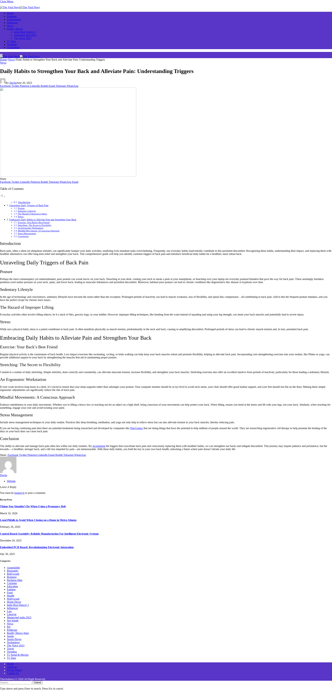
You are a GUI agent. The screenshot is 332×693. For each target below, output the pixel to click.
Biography (13, 570)
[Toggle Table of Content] (2, 196)
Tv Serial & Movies (18, 654)
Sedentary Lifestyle (27, 211)
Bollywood (13, 573)
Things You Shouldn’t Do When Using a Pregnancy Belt (33, 506)
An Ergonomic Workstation (30, 228)
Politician (12, 629)
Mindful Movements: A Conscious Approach (38, 230)
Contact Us (13, 673)
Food (10, 592)
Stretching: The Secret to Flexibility (35, 225)
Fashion (11, 589)
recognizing (99, 446)
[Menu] (1, 54)
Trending (12, 44)
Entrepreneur (14, 19)
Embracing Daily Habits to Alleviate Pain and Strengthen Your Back (42, 219)
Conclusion (23, 236)
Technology (13, 47)
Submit (37, 682)
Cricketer (12, 583)
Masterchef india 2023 (19, 617)
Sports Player (14, 639)
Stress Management (27, 233)
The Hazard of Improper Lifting (32, 213)
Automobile (13, 567)
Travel (10, 648)
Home (10, 13)
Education (12, 586)
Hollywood (13, 598)
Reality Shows (15, 28)
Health (10, 595)
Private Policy (14, 670)
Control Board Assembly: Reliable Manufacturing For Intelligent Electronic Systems (49, 533)
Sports (10, 636)
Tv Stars (11, 41)
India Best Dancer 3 (25, 31)
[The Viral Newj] (20, 7)
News (10, 25)
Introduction (24, 202)
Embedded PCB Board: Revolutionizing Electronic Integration (37, 547)
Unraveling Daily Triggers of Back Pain (28, 205)
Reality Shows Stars (18, 633)
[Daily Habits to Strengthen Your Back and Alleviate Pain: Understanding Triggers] (68, 175)
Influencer (12, 22)
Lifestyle (11, 614)
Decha (13, 82)
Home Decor (14, 601)
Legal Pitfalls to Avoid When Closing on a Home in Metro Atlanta (38, 520)
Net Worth (12, 620)
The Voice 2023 (22, 38)
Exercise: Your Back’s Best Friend (33, 222)
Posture (21, 208)
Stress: (21, 216)
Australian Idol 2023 (25, 35)
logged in (19, 492)
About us (12, 666)
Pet (8, 626)
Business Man (14, 580)
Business (12, 16)
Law (9, 611)
